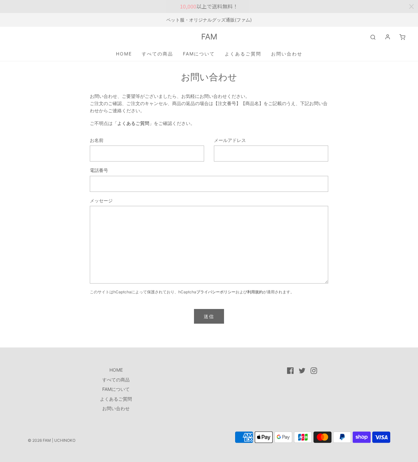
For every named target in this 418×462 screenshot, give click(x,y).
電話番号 (99, 170)
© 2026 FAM (39, 440)
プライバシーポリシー (215, 291)
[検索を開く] (373, 36)
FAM (209, 36)
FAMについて (199, 53)
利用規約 (255, 291)
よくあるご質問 (243, 53)
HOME (124, 53)
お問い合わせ (286, 53)
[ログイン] (388, 37)
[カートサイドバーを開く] (402, 36)
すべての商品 (157, 53)
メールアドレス (230, 140)
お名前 (97, 140)
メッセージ (101, 200)
